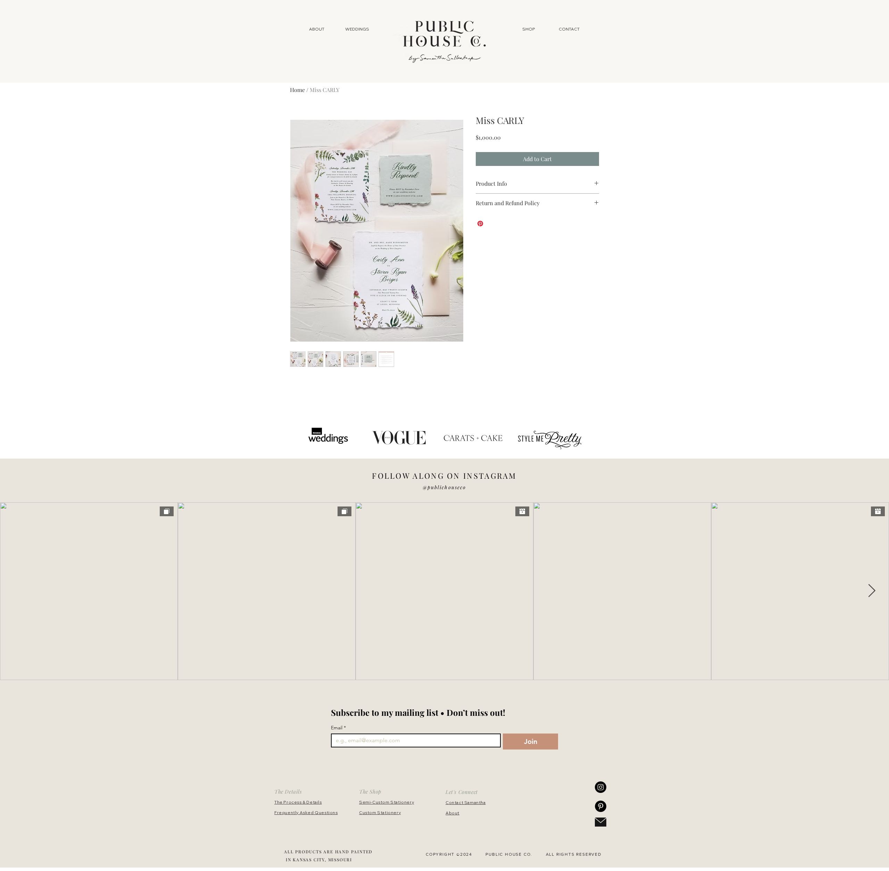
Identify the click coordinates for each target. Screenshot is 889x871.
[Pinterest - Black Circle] (600, 806)
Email (338, 728)
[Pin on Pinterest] (480, 223)
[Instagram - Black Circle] (600, 787)
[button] (528, 29)
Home (297, 89)
